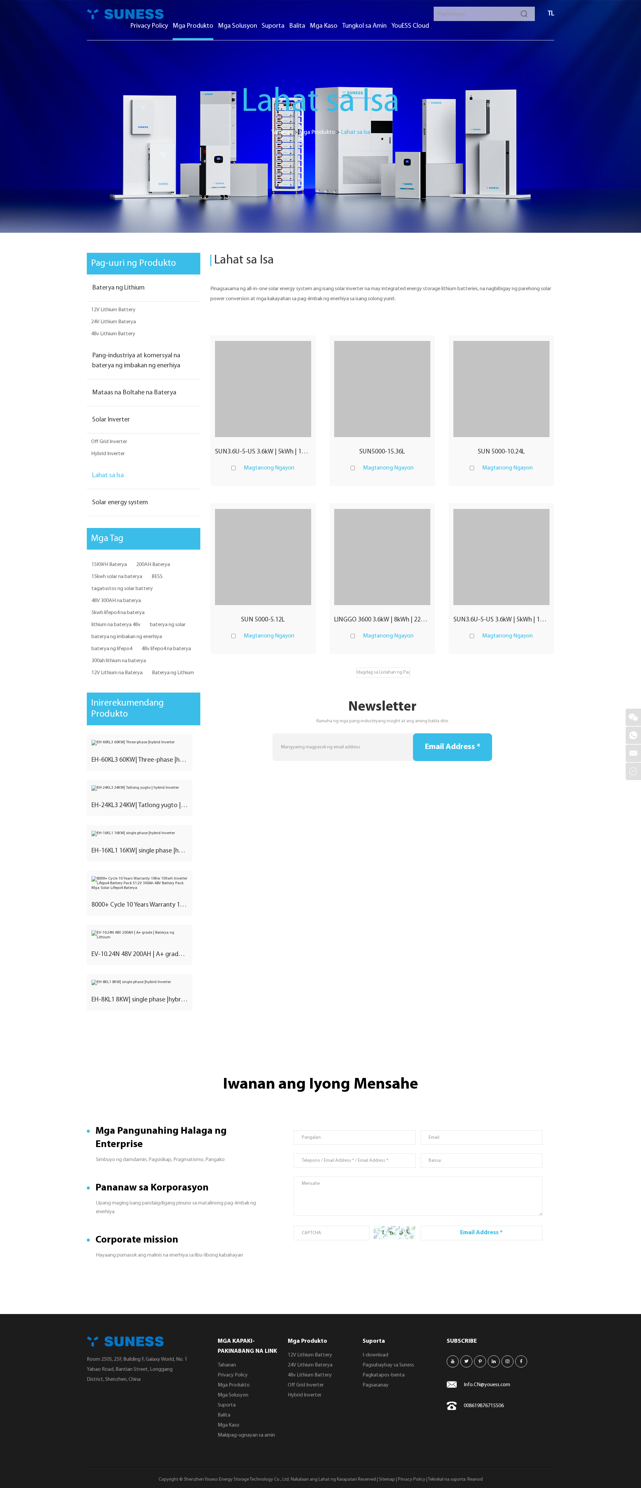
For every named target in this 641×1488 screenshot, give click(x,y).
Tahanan (282, 133)
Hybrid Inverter (108, 453)
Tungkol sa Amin (364, 26)
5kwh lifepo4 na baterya (118, 612)
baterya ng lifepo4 (111, 649)
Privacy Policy (149, 26)
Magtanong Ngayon (269, 468)
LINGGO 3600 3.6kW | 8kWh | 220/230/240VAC (382, 619)
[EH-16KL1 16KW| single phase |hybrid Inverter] (139, 833)
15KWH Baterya (109, 564)
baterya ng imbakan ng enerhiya (126, 636)
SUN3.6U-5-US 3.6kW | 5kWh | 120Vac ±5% (263, 451)
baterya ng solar (168, 624)
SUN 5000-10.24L (501, 451)
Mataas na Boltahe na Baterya (134, 392)
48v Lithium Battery (113, 334)
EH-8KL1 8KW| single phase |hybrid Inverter (139, 999)
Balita (297, 26)
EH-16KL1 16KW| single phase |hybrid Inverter (139, 851)
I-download (375, 1355)
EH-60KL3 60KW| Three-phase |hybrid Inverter (139, 760)
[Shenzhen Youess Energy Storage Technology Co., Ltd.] (125, 14)
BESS (157, 576)
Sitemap (387, 1479)
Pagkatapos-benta (384, 1375)
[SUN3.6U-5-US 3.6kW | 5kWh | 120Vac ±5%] (263, 389)
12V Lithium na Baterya (117, 673)
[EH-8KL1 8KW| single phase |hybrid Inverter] (139, 982)
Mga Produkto (193, 26)
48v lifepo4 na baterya (166, 649)
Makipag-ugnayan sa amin (246, 1435)
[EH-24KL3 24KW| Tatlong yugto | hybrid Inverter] (139, 788)
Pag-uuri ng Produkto (133, 263)
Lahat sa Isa (108, 475)
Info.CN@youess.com (487, 1384)
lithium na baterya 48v (116, 624)
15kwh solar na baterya (116, 576)
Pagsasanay (376, 1385)
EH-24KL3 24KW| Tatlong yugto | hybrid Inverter (139, 805)
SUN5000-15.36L (382, 451)
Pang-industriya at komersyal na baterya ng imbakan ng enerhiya (136, 360)
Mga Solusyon (237, 26)
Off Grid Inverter (109, 441)
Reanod (475, 1479)
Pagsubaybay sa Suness (388, 1365)
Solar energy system (120, 502)
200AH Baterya (153, 564)
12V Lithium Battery (113, 310)
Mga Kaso (324, 26)
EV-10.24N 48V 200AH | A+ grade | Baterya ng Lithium (139, 954)
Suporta (273, 26)
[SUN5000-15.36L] (382, 389)
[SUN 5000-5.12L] (263, 557)
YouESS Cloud (410, 26)
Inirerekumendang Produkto (127, 709)
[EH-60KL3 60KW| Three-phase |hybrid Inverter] (139, 742)
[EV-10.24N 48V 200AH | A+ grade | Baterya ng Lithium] (139, 935)
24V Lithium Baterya (113, 322)
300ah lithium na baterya (118, 661)
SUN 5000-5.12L (263, 619)
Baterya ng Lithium (118, 288)
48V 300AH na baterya (116, 600)
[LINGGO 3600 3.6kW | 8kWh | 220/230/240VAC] (382, 557)
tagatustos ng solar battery (122, 588)
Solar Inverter (111, 419)
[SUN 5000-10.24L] (501, 389)
